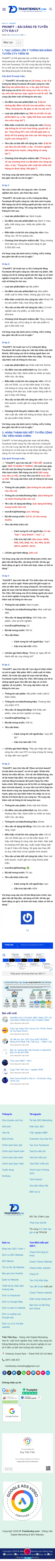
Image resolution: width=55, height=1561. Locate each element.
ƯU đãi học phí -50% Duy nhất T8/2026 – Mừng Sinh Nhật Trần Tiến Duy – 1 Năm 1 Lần (31, 1040)
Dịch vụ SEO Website (12, 1254)
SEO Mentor (8, 1261)
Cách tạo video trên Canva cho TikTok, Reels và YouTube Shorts (31, 1029)
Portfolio (6, 1176)
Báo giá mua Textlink (12, 1273)
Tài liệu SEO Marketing (41, 1120)
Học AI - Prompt (9, 23)
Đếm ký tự (35, 1191)
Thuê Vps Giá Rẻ (38, 1222)
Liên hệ (5, 1132)
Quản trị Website (10, 1279)
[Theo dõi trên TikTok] (9, 1373)
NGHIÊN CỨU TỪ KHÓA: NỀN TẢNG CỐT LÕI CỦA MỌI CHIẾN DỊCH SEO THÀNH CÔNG (31, 1019)
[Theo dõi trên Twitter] (14, 1373)
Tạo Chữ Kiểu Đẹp (39, 1280)
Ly (25, 35)
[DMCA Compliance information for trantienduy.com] (10, 1401)
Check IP (34, 1274)
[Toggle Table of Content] (17, 43)
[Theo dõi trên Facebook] (4, 1373)
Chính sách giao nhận (13, 1163)
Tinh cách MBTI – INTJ (21, 1061)
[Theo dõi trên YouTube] (38, 1373)
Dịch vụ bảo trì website (13, 1307)
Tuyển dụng (8, 1169)
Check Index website (40, 1268)
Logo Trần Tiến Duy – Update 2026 (26, 1069)
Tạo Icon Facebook (39, 1145)
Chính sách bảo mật (12, 1145)
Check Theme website (41, 1292)
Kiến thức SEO (37, 1126)
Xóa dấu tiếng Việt (39, 1185)
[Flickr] (43, 1373)
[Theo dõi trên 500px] (48, 1373)
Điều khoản (7, 1138)
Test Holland (36, 1179)
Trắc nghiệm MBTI (39, 1132)
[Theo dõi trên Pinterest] (28, 1373)
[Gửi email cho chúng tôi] (19, 1373)
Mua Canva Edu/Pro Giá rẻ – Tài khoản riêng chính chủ (30, 1079)
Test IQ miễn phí (38, 1151)
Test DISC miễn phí (39, 1163)
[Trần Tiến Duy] (27, 9)
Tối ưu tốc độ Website (13, 1267)
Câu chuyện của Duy (12, 1120)
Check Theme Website (41, 1261)
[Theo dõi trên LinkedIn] (33, 1373)
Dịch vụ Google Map (12, 1301)
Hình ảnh (6, 1126)
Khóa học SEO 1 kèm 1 (13, 1248)
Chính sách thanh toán (13, 1151)
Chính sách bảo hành (12, 1157)
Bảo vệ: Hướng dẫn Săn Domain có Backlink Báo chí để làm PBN (30, 1051)
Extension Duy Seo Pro (41, 1138)
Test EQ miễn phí (38, 1157)
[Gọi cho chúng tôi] (23, 1373)
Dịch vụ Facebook (11, 1295)
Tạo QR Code (36, 1286)
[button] (4, 9)
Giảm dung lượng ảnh (40, 1299)
